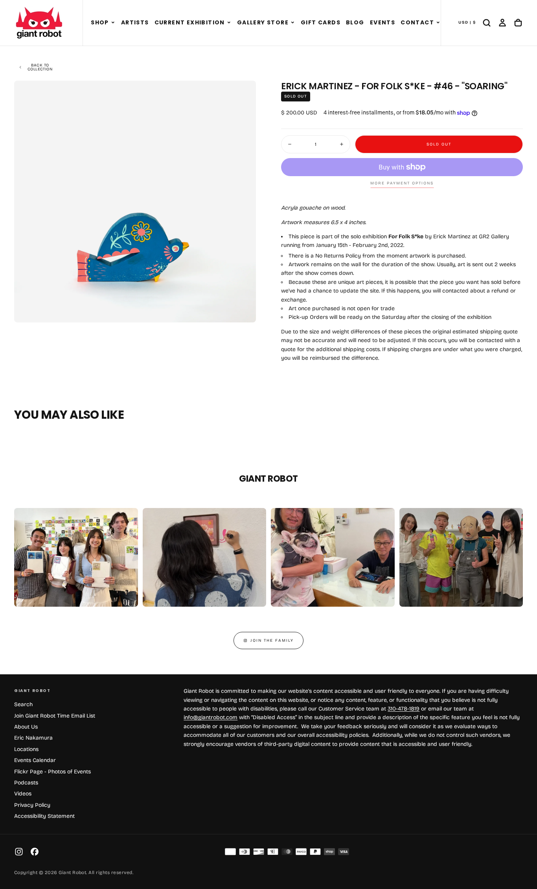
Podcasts (26, 782)
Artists (135, 22)
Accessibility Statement (44, 816)
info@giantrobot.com (210, 717)
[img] (230, 851)
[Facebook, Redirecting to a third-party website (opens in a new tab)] (34, 851)
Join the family (272, 640)
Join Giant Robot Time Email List (54, 715)
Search (23, 704)
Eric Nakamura (33, 737)
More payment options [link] (402, 183)
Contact (417, 22)
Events (382, 22)
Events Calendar (35, 760)
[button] (113, 22)
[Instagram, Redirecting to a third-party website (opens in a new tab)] (19, 851)
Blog (355, 22)
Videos (22, 793)
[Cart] (518, 23)
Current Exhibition (189, 22)
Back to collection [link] (40, 67)
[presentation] (243, 310)
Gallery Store (263, 22)
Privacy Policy (32, 805)
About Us (26, 726)
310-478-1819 (403, 708)
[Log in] (502, 23)
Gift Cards (320, 22)
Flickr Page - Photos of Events (52, 771)
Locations (26, 749)
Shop (100, 22)
